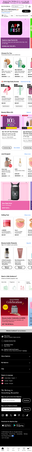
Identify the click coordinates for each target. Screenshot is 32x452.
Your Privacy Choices (6, 435)
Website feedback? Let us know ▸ (16, 331)
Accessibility (19, 434)
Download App (6, 147)
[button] (7, 258)
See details (17, 148)
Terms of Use (12, 434)
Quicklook (4, 63)
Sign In (26, 11)
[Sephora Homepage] (5, 6)
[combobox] (17, 6)
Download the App (26, 81)
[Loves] (26, 6)
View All (28, 243)
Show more (27, 154)
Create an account (5, 12)
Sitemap (26, 434)
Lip (19, 282)
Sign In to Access (7, 267)
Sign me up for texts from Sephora (11, 397)
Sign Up (26, 409)
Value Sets (3, 282)
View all (29, 112)
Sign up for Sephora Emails (9, 406)
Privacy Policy (4, 434)
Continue (26, 400)
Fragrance (12, 282)
